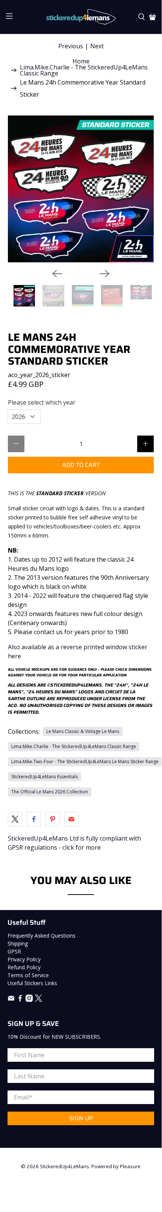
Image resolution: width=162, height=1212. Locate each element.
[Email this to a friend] (71, 819)
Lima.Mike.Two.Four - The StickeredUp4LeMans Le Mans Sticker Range (85, 761)
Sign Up (81, 1118)
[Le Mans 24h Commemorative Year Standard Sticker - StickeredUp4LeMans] (81, 189)
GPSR (14, 951)
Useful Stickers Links (32, 983)
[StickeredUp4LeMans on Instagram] (29, 999)
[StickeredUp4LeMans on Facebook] (20, 999)
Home (81, 61)
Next (97, 46)
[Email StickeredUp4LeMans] (11, 999)
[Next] (104, 273)
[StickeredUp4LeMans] (81, 17)
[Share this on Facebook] (34, 819)
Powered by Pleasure (116, 1166)
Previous (70, 46)
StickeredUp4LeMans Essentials (44, 776)
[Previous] (57, 273)
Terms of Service (28, 975)
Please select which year (42, 402)
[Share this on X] (15, 819)
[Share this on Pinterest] (52, 819)
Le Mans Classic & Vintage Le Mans (82, 731)
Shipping (18, 943)
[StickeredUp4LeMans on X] (38, 999)
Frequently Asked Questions (42, 935)
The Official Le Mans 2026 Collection (49, 791)
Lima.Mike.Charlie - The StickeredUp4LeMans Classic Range (84, 70)
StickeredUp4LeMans (64, 1166)
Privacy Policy (24, 959)
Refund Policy (24, 967)
